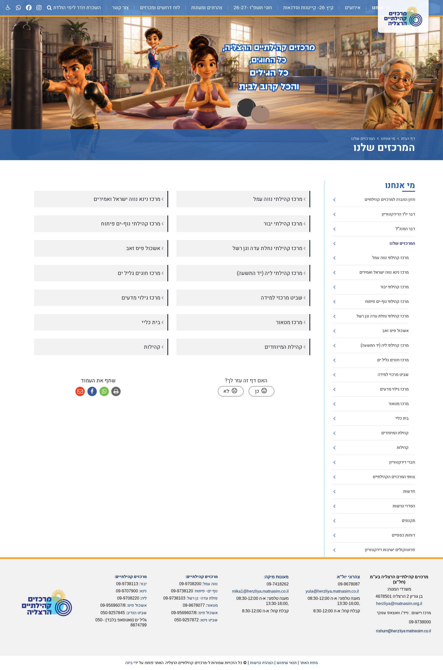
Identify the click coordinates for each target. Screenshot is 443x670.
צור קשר (120, 7)
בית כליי (402, 418)
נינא (143, 591)
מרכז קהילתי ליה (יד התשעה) (385, 345)
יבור (143, 584)
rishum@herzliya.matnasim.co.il (403, 631)
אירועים (352, 7)
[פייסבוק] (29, 8)
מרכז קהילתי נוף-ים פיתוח (387, 301)
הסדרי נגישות (404, 506)
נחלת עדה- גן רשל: (202, 598)
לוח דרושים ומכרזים (159, 7)
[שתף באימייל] (80, 391)
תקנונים (408, 521)
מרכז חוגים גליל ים (393, 360)
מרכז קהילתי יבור (394, 287)
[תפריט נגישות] (8, 8)
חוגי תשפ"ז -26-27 (252, 7)
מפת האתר (309, 663)
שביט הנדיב (137, 613)
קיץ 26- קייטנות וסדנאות (308, 7)
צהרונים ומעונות (206, 7)
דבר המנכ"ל (405, 229)
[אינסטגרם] (39, 8)
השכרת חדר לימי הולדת (77, 7)
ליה (144, 598)
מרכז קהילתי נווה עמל (390, 258)
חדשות (409, 491)
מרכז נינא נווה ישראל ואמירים (384, 272)
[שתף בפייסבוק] (92, 391)
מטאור (212, 605)
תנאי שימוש (287, 663)
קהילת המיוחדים (395, 433)
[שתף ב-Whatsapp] (104, 391)
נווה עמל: (210, 584)
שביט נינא (209, 620)
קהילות (403, 448)
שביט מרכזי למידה (393, 375)
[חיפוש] (49, 8)
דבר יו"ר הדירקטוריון (398, 214)
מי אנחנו (380, 7)
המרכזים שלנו (402, 243)
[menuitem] (376, 7)
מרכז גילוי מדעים (394, 389)
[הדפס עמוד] (116, 391)
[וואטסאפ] (18, 8)
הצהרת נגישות (261, 663)
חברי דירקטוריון (402, 462)
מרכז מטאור (399, 404)
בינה (129, 663)
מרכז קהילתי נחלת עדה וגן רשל (383, 316)
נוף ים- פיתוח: (206, 591)
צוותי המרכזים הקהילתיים (394, 477)
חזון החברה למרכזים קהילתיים (390, 200)
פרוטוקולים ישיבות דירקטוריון (390, 550)
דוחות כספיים (403, 535)
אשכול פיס (208, 613)
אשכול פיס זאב (395, 331)
